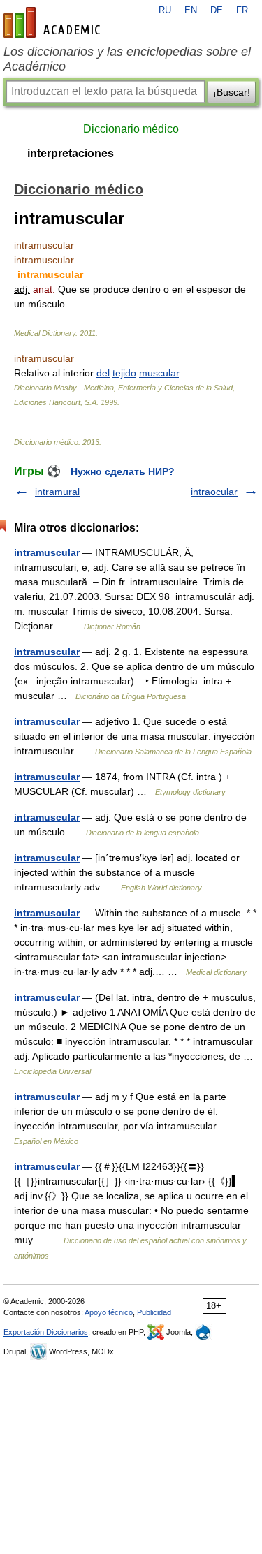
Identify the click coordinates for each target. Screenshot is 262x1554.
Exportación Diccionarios (45, 1332)
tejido (124, 373)
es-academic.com (53, 22)
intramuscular (47, 552)
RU (165, 10)
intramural (57, 491)
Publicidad (154, 1312)
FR (242, 10)
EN (190, 10)
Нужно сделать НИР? (123, 471)
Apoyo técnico (109, 1312)
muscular (159, 373)
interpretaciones (70, 153)
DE (216, 10)
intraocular (214, 491)
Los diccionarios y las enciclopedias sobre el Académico (127, 59)
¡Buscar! (231, 92)
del (103, 373)
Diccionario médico (131, 129)
